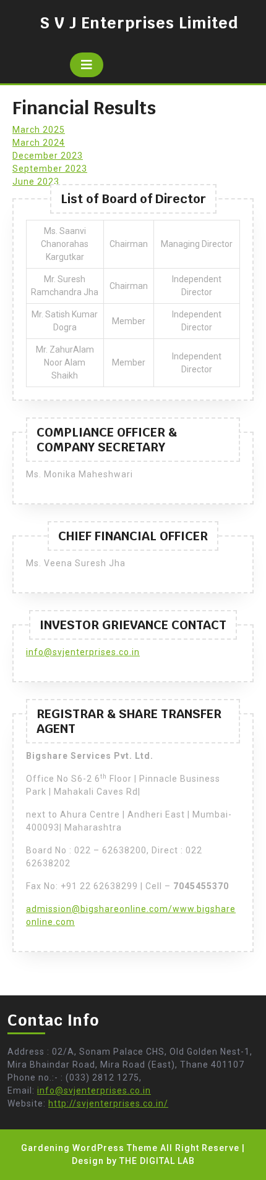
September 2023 (49, 169)
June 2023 (35, 181)
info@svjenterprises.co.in (83, 652)
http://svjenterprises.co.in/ (108, 1103)
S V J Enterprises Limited (139, 23)
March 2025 (38, 130)
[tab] (86, 64)
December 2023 (47, 156)
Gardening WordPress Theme (89, 1148)
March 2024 (38, 143)
